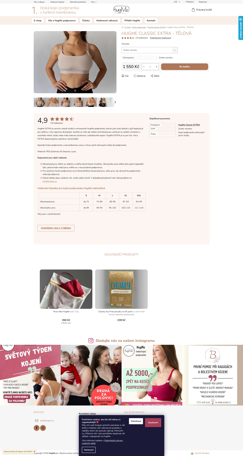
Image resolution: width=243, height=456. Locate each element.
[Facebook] (37, 428)
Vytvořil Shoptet (201, 453)
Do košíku (184, 66)
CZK (176, 2)
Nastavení (89, 449)
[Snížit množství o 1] (144, 67)
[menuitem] (37, 20)
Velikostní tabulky (57, 2)
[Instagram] (43, 428)
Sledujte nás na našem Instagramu (125, 340)
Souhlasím (153, 422)
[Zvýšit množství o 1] (156, 67)
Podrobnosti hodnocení (160, 37)
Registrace (203, 2)
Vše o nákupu (39, 2)
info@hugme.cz (47, 420)
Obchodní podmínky (78, 2)
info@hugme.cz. (50, 181)
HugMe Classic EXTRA (189, 124)
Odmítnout (136, 421)
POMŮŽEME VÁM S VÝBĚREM (56, 228)
